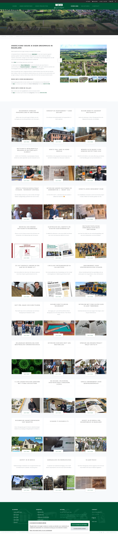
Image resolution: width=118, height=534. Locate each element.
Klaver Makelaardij (25, 65)
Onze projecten (41, 6)
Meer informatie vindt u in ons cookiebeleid (41, 530)
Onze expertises (26, 6)
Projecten (16, 514)
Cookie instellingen (80, 528)
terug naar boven (111, 532)
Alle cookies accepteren (79, 524)
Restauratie (40, 519)
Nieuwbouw (40, 514)
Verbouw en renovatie (43, 517)
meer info (94, 521)
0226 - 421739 (103, 1)
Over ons (74, 6)
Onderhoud (40, 512)
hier (15, 62)
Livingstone (34, 66)
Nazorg (95, 1)
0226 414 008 (46, 83)
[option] (59, 22)
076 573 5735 (43, 92)
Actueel (88, 1)
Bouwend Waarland (25, 66)
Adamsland (34, 54)
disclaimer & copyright (25, 532)
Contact (95, 6)
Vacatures (85, 6)
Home (15, 6)
